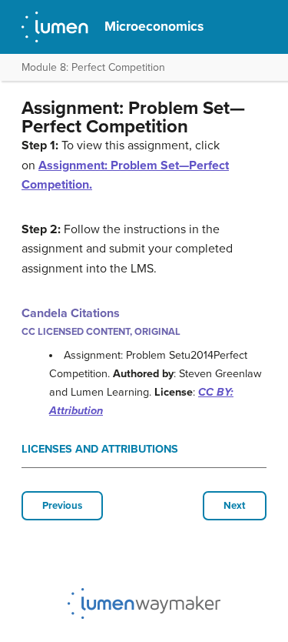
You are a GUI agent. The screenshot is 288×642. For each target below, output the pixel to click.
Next (234, 506)
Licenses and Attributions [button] (100, 449)
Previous (62, 506)
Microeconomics (154, 26)
